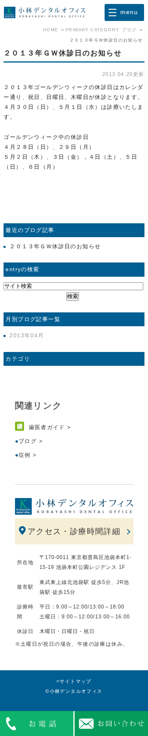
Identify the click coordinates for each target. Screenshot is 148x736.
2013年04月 (26, 335)
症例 (25, 455)
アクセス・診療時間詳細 (74, 531)
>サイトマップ (74, 681)
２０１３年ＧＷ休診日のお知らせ (63, 53)
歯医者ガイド (47, 427)
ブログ (28, 441)
